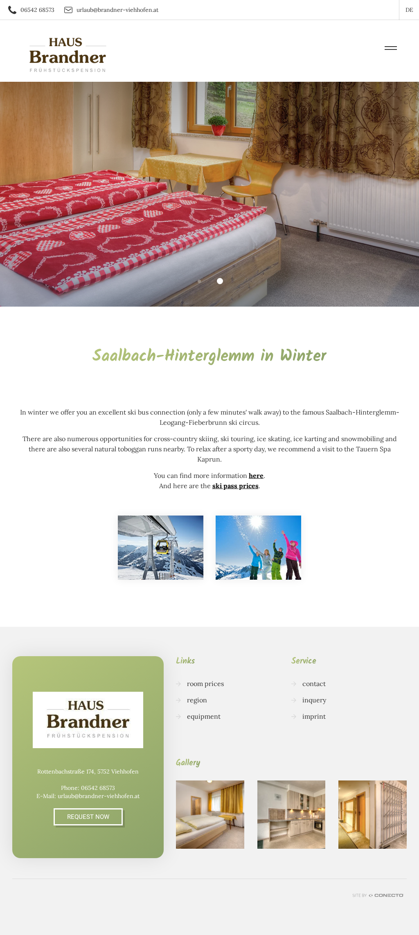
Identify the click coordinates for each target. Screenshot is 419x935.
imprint (314, 716)
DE (409, 9)
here (256, 475)
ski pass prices (235, 486)
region (197, 700)
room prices (205, 683)
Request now (88, 817)
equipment (204, 716)
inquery (314, 700)
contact (314, 683)
